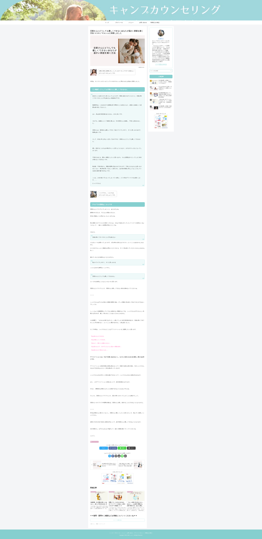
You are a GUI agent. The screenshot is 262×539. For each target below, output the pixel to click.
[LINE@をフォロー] (122, 456)
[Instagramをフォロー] (116, 456)
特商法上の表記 (148, 532)
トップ (111, 532)
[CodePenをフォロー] (125, 456)
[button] (131, 448)
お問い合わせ (130, 532)
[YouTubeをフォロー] (119, 456)
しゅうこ (161, 38)
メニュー (124, 532)
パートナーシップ (95, 441)
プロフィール (117, 532)
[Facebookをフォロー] (112, 456)
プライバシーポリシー (139, 532)
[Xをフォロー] (109, 456)
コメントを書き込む (117, 520)
